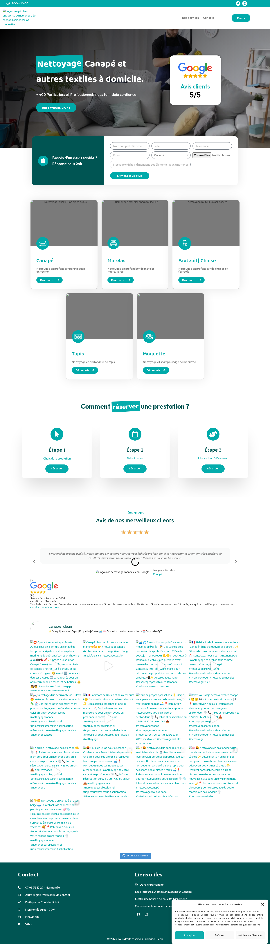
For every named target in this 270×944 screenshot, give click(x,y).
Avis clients (195, 86)
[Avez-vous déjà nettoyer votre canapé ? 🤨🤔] (214, 718)
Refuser (219, 935)
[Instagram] (244, 3)
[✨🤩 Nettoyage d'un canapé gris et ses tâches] (161, 771)
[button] (262, 904)
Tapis (78, 354)
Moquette (154, 354)
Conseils (209, 18)
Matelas (116, 261)
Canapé (44, 261)
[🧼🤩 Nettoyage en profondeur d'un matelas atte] (214, 771)
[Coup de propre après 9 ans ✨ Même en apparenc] (161, 718)
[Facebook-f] (238, 3)
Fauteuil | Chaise (197, 261)
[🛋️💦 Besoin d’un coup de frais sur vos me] (161, 665)
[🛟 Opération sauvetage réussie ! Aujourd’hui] (55, 665)
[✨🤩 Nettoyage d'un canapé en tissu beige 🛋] (55, 824)
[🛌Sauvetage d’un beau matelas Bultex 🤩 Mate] (55, 718)
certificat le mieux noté (44, 606)
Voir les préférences (250, 935)
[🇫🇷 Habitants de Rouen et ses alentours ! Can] (214, 665)
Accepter (189, 935)
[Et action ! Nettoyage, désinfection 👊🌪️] (55, 771)
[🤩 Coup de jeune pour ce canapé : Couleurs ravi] (108, 771)
